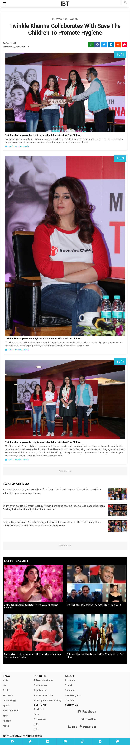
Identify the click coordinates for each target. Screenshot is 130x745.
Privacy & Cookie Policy (47, 700)
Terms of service (43, 695)
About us (70, 680)
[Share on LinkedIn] (47, 741)
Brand (68, 685)
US (4, 685)
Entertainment (11, 710)
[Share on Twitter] (30, 741)
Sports (6, 705)
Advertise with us (43, 680)
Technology (9, 700)
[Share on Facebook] (12, 741)
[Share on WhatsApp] (82, 741)
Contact (69, 700)
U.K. (36, 724)
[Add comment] (117, 741)
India (5, 680)
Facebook (88, 711)
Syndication (40, 690)
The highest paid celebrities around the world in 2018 (94, 605)
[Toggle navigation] (4, 3)
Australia (39, 709)
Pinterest (89, 726)
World (6, 690)
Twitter (90, 719)
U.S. (36, 729)
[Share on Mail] (65, 741)
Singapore (40, 719)
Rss (74, 726)
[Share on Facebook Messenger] (100, 741)
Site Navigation (73, 695)
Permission (40, 685)
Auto (5, 715)
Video (6, 726)
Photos (7, 721)
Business (8, 695)
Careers (69, 690)
